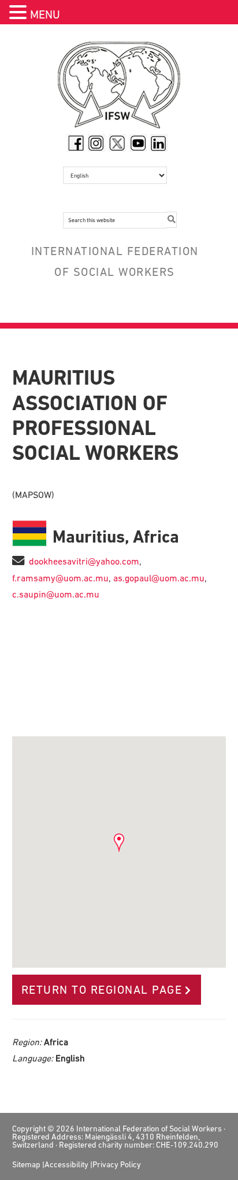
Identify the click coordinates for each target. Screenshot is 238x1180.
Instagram (96, 143)
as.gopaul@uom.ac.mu (158, 578)
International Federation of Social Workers (119, 88)
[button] (19, 13)
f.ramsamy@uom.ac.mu (60, 578)
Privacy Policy (116, 1164)
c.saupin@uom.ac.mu (55, 594)
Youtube (138, 143)
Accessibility (66, 1164)
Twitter (117, 143)
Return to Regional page (102, 989)
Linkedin (159, 143)
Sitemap (26, 1164)
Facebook (75, 143)
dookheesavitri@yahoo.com (84, 561)
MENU (45, 14)
